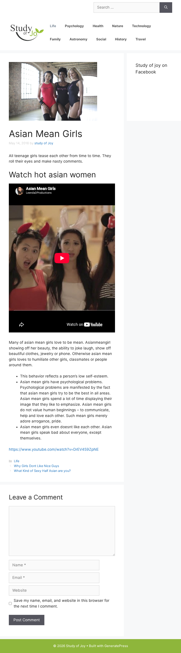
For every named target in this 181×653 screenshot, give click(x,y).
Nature (117, 26)
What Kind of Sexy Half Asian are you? (42, 471)
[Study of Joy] (27, 32)
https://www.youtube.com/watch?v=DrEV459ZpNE (54, 449)
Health (98, 26)
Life (53, 26)
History (121, 39)
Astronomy (78, 39)
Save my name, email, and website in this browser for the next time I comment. (61, 603)
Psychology (74, 26)
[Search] (166, 7)
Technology (141, 26)
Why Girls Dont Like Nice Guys (36, 466)
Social (101, 39)
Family (55, 39)
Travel (141, 39)
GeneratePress (116, 646)
